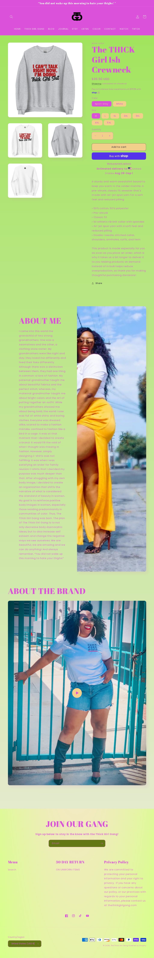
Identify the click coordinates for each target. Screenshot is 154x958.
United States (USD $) (23, 943)
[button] (11, 16)
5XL (109, 122)
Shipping (96, 83)
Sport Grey (101, 103)
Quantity (96, 129)
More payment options (119, 163)
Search (12, 869)
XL (115, 115)
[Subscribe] (101, 843)
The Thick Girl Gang (119, 945)
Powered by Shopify (137, 945)
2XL (126, 115)
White (119, 103)
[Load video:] (77, 693)
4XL (97, 122)
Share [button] (98, 283)
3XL (138, 115)
